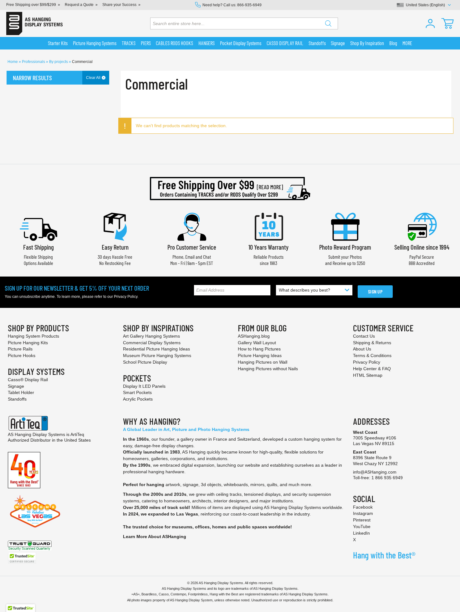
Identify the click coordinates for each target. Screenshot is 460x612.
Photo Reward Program (345, 247)
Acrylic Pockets (138, 399)
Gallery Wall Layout (257, 342)
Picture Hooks (21, 355)
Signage (16, 386)
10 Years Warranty (268, 247)
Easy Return (115, 247)
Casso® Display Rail (28, 379)
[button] (430, 23)
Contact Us (364, 336)
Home (13, 62)
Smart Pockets (137, 392)
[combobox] (244, 23)
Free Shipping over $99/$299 (31, 5)
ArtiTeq (77, 434)
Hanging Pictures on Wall (262, 362)
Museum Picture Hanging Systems (157, 355)
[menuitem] (57, 43)
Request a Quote (79, 5)
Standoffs (17, 399)
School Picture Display (145, 362)
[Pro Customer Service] (192, 226)
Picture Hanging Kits (28, 342)
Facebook (363, 507)
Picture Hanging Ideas (260, 355)
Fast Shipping (38, 247)
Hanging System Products (33, 336)
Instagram (363, 513)
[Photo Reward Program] (345, 226)
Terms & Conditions (372, 355)
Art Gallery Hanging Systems (151, 336)
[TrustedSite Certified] (22, 558)
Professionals (34, 62)
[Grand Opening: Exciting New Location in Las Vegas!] (35, 511)
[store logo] (34, 23)
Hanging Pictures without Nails (268, 368)
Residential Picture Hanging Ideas (156, 348)
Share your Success (119, 5)
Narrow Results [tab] (32, 77)
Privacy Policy (125, 296)
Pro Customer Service (191, 247)
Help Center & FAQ (372, 368)
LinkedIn (361, 533)
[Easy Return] (115, 226)
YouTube (362, 526)
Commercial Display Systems (152, 342)
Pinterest (362, 519)
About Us (362, 348)
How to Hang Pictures (259, 348)
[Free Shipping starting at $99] (230, 188)
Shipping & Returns (372, 342)
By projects (59, 62)
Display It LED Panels (144, 386)
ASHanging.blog (254, 336)
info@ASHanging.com (374, 472)
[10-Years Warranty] (268, 226)
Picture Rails (20, 348)
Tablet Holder (21, 392)
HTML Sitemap (367, 375)
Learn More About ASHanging (154, 536)
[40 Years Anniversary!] (24, 469)
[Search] (328, 23)
